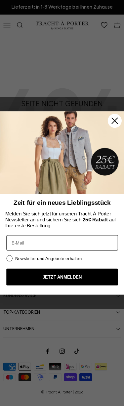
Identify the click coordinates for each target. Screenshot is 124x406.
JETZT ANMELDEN (61, 276)
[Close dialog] (114, 121)
